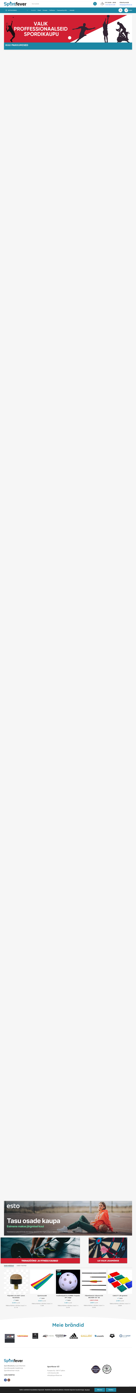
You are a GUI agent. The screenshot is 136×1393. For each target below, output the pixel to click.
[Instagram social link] (8, 1380)
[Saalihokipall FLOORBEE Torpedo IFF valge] (68, 1281)
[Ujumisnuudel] (42, 1281)
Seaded (87, 1390)
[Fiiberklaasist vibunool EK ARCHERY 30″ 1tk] (94, 1281)
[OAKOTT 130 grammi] (120, 1281)
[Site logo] (15, 3)
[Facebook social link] (5, 1380)
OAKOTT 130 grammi (120, 1295)
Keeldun (111, 1390)
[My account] (120, 10)
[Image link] (13, 1360)
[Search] (95, 4)
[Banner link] (68, 1218)
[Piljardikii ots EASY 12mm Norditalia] (16, 1281)
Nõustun (99, 1390)
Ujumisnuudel (42, 1295)
